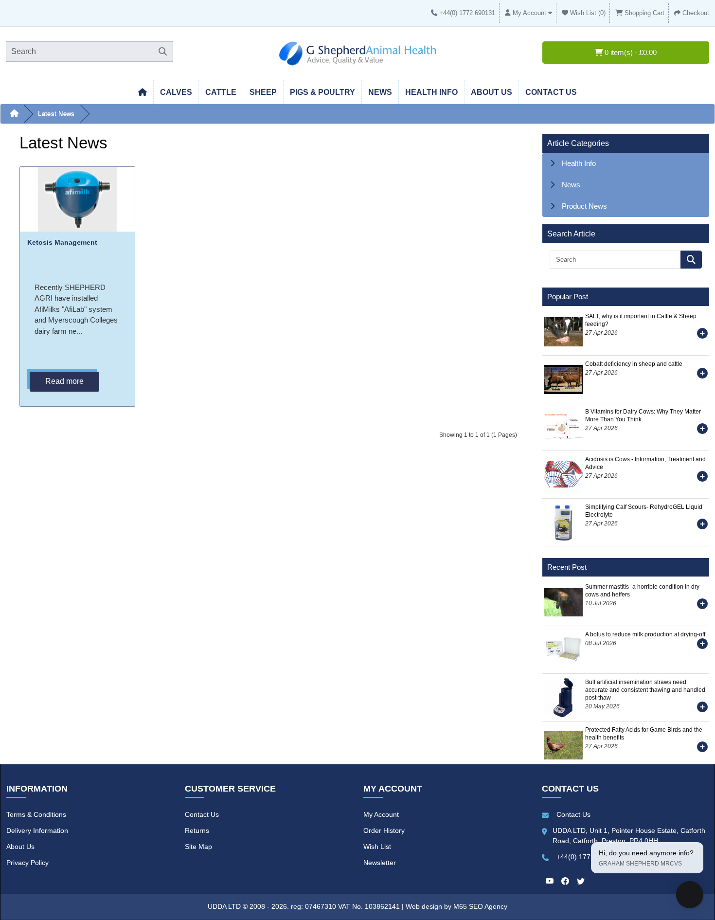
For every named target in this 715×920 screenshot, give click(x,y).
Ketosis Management (62, 242)
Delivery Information (37, 830)
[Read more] (702, 335)
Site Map (198, 846)
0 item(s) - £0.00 (630, 52)
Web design (425, 906)
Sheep (263, 92)
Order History (384, 830)
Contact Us (202, 814)
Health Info (579, 163)
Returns (197, 830)
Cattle (220, 92)
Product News (584, 206)
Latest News (56, 113)
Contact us (551, 92)
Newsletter (379, 862)
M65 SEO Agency (480, 906)
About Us (20, 846)
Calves (176, 92)
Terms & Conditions (36, 814)
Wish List (377, 846)
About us (491, 92)
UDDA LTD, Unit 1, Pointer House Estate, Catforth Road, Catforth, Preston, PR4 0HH (629, 836)
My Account (381, 814)
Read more (64, 381)
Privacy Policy (27, 862)
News (380, 92)
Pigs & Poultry (322, 92)
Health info (431, 92)
